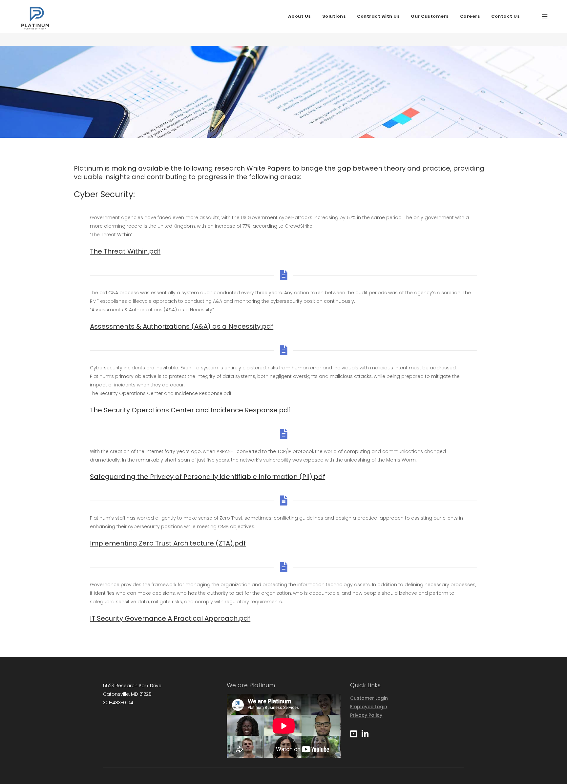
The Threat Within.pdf (125, 251)
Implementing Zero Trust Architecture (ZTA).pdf (168, 543)
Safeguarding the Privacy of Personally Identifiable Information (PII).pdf (207, 476)
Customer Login (369, 698)
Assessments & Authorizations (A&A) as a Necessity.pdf (181, 326)
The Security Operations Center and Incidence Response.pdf (190, 410)
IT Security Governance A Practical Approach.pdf (170, 618)
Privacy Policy (366, 715)
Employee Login (368, 706)
